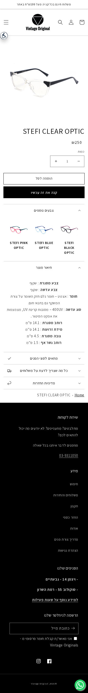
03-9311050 (68, 455)
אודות (74, 528)
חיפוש (74, 484)
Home (79, 395)
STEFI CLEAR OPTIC (53, 395)
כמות (81, 151)
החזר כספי (70, 517)
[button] (6, 22)
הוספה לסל (44, 178)
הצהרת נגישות (68, 550)
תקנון (74, 506)
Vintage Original (39, 683)
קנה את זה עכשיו (44, 192)
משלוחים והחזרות (65, 495)
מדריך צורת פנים (66, 539)
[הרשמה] (72, 628)
